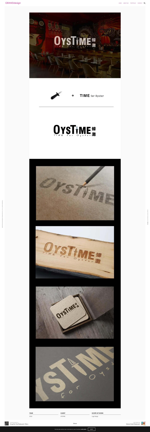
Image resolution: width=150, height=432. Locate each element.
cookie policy (83, 429)
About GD (125, 3)
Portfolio (133, 3)
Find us (147, 222)
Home (120, 3)
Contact (140, 3)
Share (75, 423)
